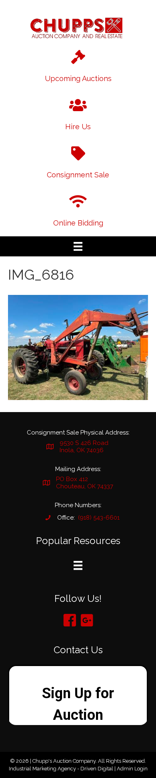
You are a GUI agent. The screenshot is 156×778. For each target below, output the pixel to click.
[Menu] (78, 246)
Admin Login (132, 769)
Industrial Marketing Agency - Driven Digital (61, 769)
